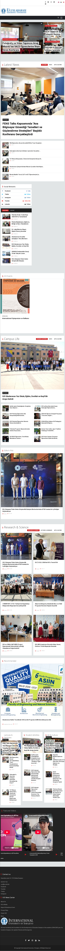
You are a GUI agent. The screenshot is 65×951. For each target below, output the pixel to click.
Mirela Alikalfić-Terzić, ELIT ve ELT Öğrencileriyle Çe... (25, 174)
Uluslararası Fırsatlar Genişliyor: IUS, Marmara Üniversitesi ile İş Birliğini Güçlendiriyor (20, 239)
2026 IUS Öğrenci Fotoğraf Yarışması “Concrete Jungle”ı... (51, 414)
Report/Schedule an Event (8, 907)
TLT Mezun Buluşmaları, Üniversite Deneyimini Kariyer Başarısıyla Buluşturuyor (13, 795)
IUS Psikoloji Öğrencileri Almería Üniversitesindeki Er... (19, 422)
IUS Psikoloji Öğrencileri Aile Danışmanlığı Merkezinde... (18, 414)
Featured (5, 210)
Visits (50, 64)
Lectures (44, 64)
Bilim (26, 39)
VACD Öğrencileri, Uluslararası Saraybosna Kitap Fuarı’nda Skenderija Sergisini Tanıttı (57, 777)
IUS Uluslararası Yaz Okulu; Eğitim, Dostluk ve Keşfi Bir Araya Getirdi (20, 246)
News (2, 916)
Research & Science (33, 530)
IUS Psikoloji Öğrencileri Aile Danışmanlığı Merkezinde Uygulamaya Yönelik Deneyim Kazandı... (36, 775)
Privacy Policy (4, 910)
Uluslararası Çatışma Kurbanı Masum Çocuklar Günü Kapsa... (27, 166)
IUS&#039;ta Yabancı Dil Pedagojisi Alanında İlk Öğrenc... (51, 422)
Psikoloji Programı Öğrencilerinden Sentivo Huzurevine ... (20, 429)
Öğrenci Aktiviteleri (8, 41)
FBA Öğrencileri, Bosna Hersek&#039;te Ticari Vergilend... (26, 143)
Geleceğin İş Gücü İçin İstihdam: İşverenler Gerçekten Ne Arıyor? (13, 779)
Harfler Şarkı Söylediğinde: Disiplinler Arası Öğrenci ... (20, 407)
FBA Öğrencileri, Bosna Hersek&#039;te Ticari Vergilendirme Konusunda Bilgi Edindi (14, 762)
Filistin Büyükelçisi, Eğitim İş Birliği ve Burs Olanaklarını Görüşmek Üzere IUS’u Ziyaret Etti (20, 225)
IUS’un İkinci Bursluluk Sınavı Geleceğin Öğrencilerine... (49, 407)
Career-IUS (4, 913)
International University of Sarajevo (30, 948)
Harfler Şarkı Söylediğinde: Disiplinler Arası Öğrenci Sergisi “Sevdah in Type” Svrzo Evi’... (36, 759)
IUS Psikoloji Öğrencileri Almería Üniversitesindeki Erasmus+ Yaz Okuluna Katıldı (36, 792)
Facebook (3, 886)
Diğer (5, 27)
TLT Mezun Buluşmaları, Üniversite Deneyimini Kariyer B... (26, 159)
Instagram (3, 893)
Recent (12, 210)
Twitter (3, 891)
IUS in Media (4, 904)
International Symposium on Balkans (15, 318)
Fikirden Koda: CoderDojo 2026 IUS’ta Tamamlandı (20, 216)
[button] (1, 858)
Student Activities (42, 339)
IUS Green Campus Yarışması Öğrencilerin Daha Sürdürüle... (49, 437)
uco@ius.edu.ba (5, 884)
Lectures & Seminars (46, 530)
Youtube (3, 889)
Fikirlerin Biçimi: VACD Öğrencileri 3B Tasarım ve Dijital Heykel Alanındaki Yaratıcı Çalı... (58, 793)
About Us (3, 901)
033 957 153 (4, 882)
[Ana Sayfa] (13, 10)
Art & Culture (58, 64)
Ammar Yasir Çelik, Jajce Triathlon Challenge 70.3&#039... (51, 429)
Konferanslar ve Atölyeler (39, 513)
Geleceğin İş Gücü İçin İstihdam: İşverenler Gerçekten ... (25, 151)
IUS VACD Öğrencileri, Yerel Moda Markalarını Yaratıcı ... (19, 437)
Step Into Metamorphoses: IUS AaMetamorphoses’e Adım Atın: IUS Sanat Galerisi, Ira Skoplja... (59, 760)
